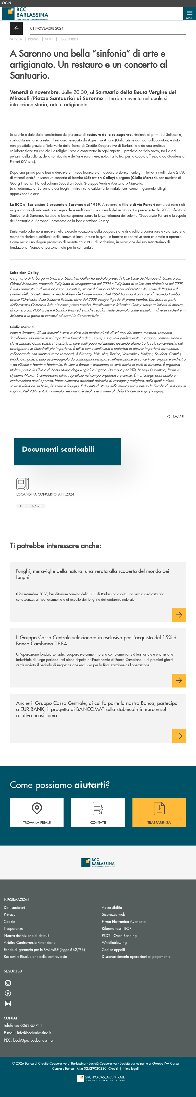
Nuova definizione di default (26, 935)
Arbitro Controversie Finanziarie (49, 942)
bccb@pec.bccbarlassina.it (34, 1040)
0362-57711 (31, 1025)
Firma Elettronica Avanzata (123, 921)
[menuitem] (6, 3)
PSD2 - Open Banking (119, 935)
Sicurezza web (113, 914)
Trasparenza (13, 928)
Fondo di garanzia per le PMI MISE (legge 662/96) (49, 949)
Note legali (131, 1068)
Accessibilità (112, 907)
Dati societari (14, 907)
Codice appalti (113, 949)
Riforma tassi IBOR (116, 928)
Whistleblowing (114, 942)
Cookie (9, 921)
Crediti (113, 1068)
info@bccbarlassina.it (34, 1032)
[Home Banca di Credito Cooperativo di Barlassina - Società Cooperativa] (25, 13)
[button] (189, 13)
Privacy (9, 914)
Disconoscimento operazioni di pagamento (136, 956)
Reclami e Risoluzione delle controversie (49, 956)
